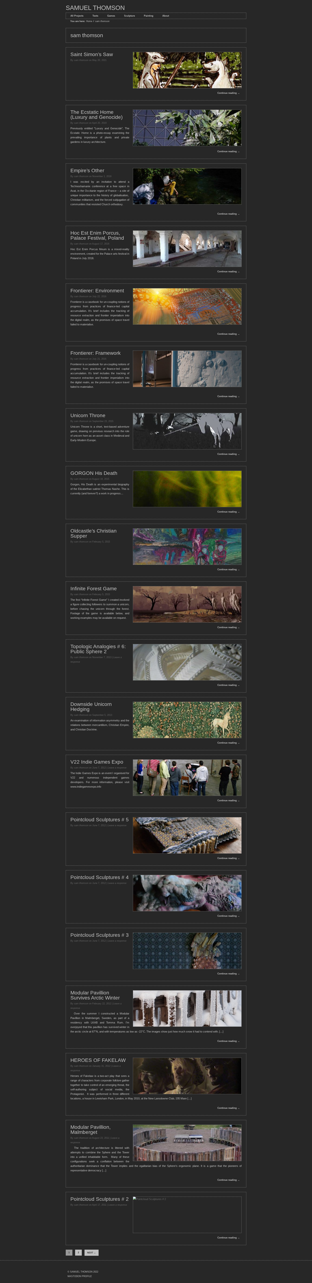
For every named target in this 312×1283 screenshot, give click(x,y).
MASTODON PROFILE (80, 1276)
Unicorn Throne (87, 415)
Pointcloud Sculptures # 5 (99, 819)
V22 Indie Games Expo (96, 762)
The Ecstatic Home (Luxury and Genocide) (96, 114)
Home (89, 21)
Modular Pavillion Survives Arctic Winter (95, 995)
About (165, 15)
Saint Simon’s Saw (91, 54)
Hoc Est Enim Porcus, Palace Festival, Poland (97, 235)
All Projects (76, 15)
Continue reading (228, 93)
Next (91, 1252)
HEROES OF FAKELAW (98, 1060)
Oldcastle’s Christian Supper (93, 533)
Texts (95, 15)
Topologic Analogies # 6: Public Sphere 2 (98, 649)
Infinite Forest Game (93, 588)
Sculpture (129, 15)
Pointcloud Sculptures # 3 (99, 935)
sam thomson (81, 60)
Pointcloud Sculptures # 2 (99, 1199)
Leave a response (117, 767)
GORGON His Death (93, 473)
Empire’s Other (87, 170)
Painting (148, 15)
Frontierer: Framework (95, 353)
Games (111, 15)
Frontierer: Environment (97, 290)
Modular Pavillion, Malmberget (90, 1129)
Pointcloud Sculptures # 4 (99, 877)
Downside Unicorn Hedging (91, 706)
